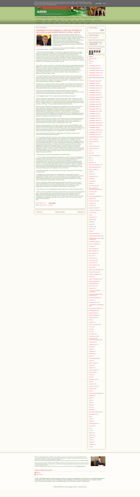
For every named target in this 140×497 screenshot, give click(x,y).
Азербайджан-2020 (93, 65)
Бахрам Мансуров (93, 155)
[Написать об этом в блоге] (50, 203)
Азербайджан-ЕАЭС (94, 83)
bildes (71, 22)
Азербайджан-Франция (94, 125)
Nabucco (91, 432)
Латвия (46, 20)
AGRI (90, 400)
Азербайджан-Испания (94, 92)
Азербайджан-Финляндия (95, 122)
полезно (91, 300)
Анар (90, 143)
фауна (90, 360)
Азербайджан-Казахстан (95, 97)
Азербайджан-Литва (94, 106)
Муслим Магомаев (93, 272)
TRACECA (91, 444)
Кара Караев (92, 217)
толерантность (92, 336)
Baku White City (92, 414)
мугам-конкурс (92, 260)
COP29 (90, 421)
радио (69, 20)
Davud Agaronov (93, 423)
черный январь (92, 370)
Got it (104, 3)
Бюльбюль (91, 162)
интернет (91, 205)
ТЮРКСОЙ (91, 353)
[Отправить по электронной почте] (49, 203)
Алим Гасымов (92, 139)
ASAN (90, 404)
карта (60, 20)
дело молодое (92, 185)
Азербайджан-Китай (94, 101)
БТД (90, 157)
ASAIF (90, 402)
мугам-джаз (92, 258)
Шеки (90, 377)
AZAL (90, 407)
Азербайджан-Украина (94, 120)
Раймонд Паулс (93, 312)
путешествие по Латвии (94, 308)
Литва (90, 231)
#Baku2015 (91, 58)
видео (80, 20)
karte (57, 22)
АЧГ (90, 150)
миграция (91, 246)
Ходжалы (91, 367)
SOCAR (91, 435)
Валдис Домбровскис (94, 167)
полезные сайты (87, 20)
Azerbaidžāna (39, 22)
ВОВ (90, 171)
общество (91, 288)
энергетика (91, 388)
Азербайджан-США (93, 115)
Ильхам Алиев (92, 200)
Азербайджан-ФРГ (93, 127)
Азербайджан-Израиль (94, 88)
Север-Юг (91, 322)
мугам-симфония (93, 265)
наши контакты (97, 20)
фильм (90, 365)
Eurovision (91, 425)
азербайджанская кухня (94, 136)
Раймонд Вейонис (93, 310)
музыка (91, 267)
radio (66, 22)
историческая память (94, 210)
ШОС (90, 381)
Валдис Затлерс (93, 169)
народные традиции (94, 274)
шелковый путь (92, 379)
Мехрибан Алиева (93, 241)
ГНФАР (91, 178)
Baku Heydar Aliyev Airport (95, 411)
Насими (91, 276)
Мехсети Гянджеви (93, 244)
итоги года (91, 212)
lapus (82, 22)
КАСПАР (91, 221)
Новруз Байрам (92, 283)
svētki (52, 22)
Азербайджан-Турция (94, 118)
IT (89, 430)
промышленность (43, 205)
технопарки (92, 333)
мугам (90, 255)
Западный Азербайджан (95, 196)
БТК (90, 160)
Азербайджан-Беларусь (94, 72)
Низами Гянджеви (93, 281)
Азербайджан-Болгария (94, 75)
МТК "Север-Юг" (93, 251)
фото (75, 20)
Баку (90, 153)
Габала (91, 174)
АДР (90, 61)
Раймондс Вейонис (93, 315)
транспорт (91, 342)
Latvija (46, 22)
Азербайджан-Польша (94, 108)
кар (90, 214)
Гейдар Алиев (92, 176)
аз (89, 63)
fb (89, 428)
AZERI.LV (38, 472)
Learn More (99, 3)
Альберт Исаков (93, 141)
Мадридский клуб (93, 233)
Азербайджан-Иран (93, 90)
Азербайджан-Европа (94, 85)
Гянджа (91, 181)
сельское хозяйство (93, 324)
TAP (90, 439)
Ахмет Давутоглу (93, 148)
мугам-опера (92, 262)
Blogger (85, 486)
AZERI (90, 409)
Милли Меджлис (93, 248)
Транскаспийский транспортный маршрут (94, 339)
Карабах (91, 219)
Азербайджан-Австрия (94, 68)
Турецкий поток (92, 344)
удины (90, 356)
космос (90, 224)
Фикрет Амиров (92, 363)
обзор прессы (92, 285)
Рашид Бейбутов (93, 317)
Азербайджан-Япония (94, 134)
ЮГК (90, 391)
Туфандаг (91, 351)
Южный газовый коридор (95, 393)
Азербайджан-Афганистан (95, 70)
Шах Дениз (91, 372)
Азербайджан (39, 20)
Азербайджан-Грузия (94, 80)
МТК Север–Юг (92, 253)
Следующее (39, 212)
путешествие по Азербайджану (96, 304)
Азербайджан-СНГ (93, 113)
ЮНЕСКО (91, 395)
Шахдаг (91, 374)
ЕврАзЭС (91, 193)
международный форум (95, 235)
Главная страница (60, 212)
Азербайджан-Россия (94, 111)
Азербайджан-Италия (94, 94)
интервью (91, 203)
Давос (90, 183)
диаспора (91, 191)
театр (90, 331)
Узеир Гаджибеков (93, 358)
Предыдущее (80, 212)
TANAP (90, 437)
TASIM (90, 442)
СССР (90, 329)
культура (91, 226)
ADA (90, 397)
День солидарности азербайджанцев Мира (94, 188)
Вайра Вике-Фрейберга (94, 164)
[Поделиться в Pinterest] (55, 203)
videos (77, 22)
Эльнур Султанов (93, 386)
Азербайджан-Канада (94, 99)
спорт (90, 326)
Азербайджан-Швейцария (95, 129)
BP (89, 416)
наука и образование (94, 279)
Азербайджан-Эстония (94, 132)
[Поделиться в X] (52, 203)
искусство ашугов (93, 207)
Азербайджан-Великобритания (96, 77)
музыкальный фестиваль (95, 269)
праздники (53, 20)
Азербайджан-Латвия (94, 104)
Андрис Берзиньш (93, 146)
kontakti (88, 22)
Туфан (90, 349)
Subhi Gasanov (39, 474)
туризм (90, 346)
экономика (50, 205)
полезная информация (94, 297)
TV (64, 20)
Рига (90, 319)
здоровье (91, 198)
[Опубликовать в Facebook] (53, 203)
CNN (90, 418)
